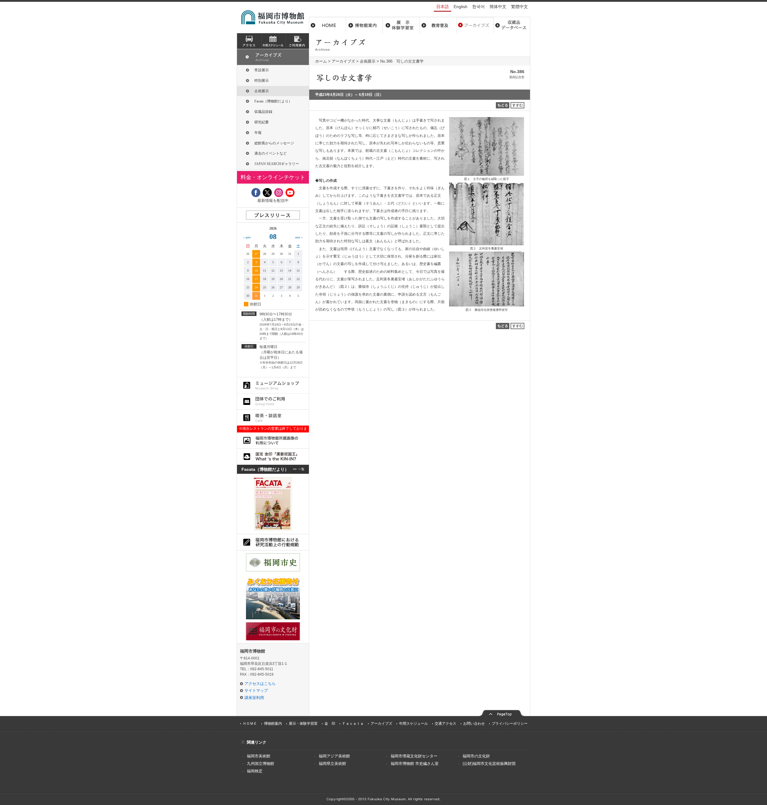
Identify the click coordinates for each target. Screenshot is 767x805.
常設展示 (261, 70)
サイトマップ (256, 690)
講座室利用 (254, 697)
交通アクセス (445, 723)
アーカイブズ (343, 61)
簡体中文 (498, 6)
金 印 (329, 723)
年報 (258, 133)
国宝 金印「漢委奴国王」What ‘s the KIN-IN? (273, 456)
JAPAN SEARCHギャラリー (276, 164)
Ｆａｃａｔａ (353, 723)
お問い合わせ (474, 723)
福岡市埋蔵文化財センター (414, 756)
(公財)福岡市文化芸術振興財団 (489, 763)
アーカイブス (475, 25)
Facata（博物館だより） (273, 101)
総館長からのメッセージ (274, 143)
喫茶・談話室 (273, 418)
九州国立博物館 (260, 763)
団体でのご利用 (273, 401)
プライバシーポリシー (510, 723)
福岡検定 (254, 771)
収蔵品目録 (263, 112)
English (460, 6)
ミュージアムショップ (273, 385)
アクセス (249, 41)
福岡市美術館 (258, 756)
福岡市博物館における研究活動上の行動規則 (273, 542)
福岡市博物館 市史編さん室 (415, 763)
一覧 (301, 469)
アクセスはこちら (260, 683)
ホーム (327, 25)
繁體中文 (519, 6)
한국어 (478, 6)
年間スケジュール (413, 723)
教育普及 (438, 25)
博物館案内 (364, 25)
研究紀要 (261, 122)
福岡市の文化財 (476, 756)
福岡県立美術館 (332, 763)
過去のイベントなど (270, 153)
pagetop (501, 713)
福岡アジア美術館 (334, 756)
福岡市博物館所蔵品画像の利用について (273, 440)
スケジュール (273, 41)
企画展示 (367, 61)
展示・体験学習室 (401, 25)
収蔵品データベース (511, 25)
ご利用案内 (297, 41)
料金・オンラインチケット (273, 177)
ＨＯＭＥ (250, 723)
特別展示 (261, 80)
